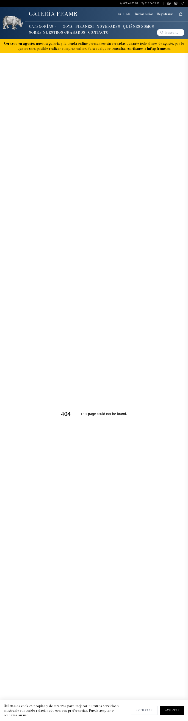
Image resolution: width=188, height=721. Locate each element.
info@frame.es (158, 48)
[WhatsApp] (169, 3)
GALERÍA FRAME (53, 14)
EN (128, 14)
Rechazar (144, 710)
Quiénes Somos (138, 26)
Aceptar (172, 710)
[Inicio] (12, 23)
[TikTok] (182, 3)
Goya (68, 26)
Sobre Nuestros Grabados (57, 32)
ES (119, 14)
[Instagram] (175, 3)
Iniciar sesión (144, 14)
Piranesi (84, 26)
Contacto (98, 32)
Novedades (108, 26)
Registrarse (165, 14)
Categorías (41, 26)
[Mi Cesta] (180, 14)
